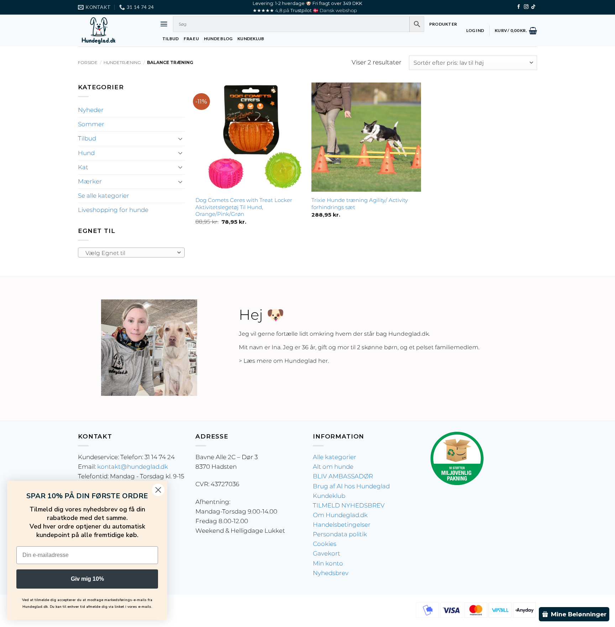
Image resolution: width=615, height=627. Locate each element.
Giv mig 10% (87, 579)
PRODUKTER (443, 24)
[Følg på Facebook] (518, 7)
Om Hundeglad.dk (340, 515)
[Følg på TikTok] (533, 7)
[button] (164, 24)
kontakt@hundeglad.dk (132, 466)
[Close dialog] (158, 490)
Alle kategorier (334, 457)
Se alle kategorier (103, 195)
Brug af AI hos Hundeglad (351, 486)
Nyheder (91, 109)
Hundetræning (122, 62)
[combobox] (131, 252)
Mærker (90, 181)
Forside (88, 62)
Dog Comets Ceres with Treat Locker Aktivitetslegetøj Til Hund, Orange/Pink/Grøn (243, 207)
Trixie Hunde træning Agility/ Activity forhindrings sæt (359, 204)
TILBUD (170, 38)
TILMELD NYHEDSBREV (349, 505)
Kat (83, 167)
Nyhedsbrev (330, 572)
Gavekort (326, 553)
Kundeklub (329, 495)
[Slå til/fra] (180, 138)
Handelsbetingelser (341, 524)
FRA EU (191, 38)
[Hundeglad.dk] (113, 31)
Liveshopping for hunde (113, 209)
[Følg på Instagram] (526, 7)
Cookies (324, 543)
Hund (86, 152)
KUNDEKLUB (250, 38)
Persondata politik (340, 534)
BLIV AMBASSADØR (343, 476)
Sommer (91, 124)
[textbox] (129, 253)
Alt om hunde (333, 466)
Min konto (328, 563)
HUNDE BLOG (218, 38)
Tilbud (87, 138)
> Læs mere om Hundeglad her (283, 360)
